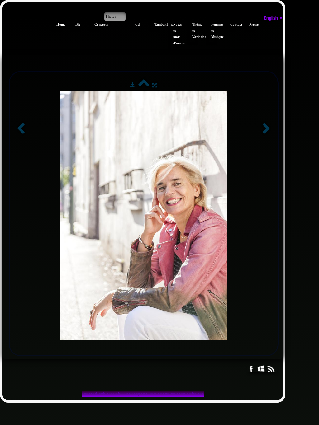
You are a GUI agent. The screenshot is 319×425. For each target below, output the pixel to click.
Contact (233, 24)
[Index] (144, 85)
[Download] (132, 85)
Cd (137, 24)
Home (59, 24)
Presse (252, 24)
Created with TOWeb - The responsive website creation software (143, 394)
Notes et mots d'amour (176, 33)
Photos (111, 16)
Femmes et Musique (214, 30)
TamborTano (157, 24)
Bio (77, 24)
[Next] (266, 129)
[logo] (4, 15)
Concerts (97, 24)
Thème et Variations (195, 30)
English (273, 18)
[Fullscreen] (154, 85)
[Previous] (21, 129)
